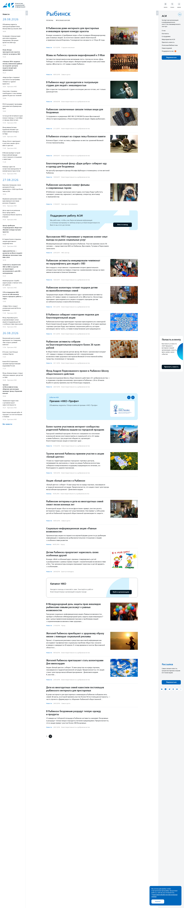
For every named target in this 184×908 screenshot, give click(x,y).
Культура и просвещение (69, 204)
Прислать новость (168, 42)
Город (63, 544)
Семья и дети (65, 74)
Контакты (165, 33)
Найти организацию (121, 592)
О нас (164, 30)
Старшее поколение (68, 47)
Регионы (49, 20)
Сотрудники (166, 36)
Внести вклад (122, 225)
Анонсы (48, 493)
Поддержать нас (168, 51)
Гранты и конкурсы (67, 571)
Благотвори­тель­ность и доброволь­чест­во (75, 101)
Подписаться (171, 58)
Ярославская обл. (63, 20)
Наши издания (167, 48)
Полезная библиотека (170, 45)
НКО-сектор (65, 252)
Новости (49, 47)
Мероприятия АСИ (168, 39)
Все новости (7, 424)
